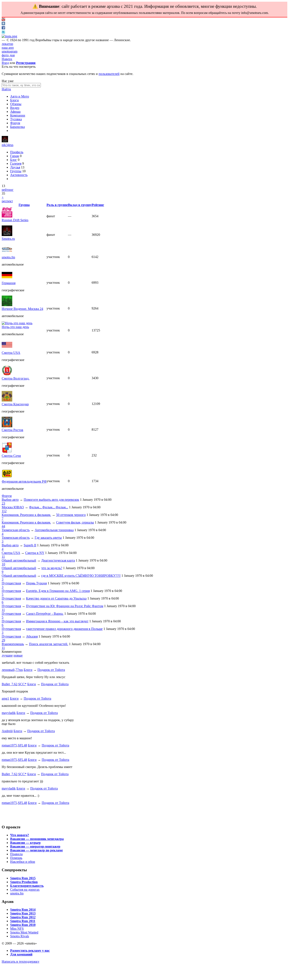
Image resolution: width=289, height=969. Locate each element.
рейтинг (8, 189)
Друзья (15, 167)
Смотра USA (11, 352)
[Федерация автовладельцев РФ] (7, 477)
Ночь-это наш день (15, 327)
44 (3, 526)
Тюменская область (16, 530)
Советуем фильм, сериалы (75, 522)
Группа (24, 205)
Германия (8, 283)
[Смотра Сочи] (7, 452)
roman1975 (9, 745)
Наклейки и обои (22, 861)
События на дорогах (25, 889)
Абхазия (32, 636)
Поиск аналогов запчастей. (48, 644)
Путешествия (11, 583)
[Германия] (7, 279)
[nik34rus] (5, 141)
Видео (14, 108)
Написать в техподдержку (20, 961)
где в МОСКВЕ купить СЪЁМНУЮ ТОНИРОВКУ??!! (81, 575)
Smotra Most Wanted (24, 932)
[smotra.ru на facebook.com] (3, 28)
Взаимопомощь (13, 644)
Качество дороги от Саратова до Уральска (56, 598)
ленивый (8, 670)
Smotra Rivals (19, 936)
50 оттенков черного (71, 515)
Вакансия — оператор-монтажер (35, 846)
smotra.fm (8, 257)
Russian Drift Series (15, 220)
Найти (6, 89)
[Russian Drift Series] (7, 216)
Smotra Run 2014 (23, 909)
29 (3, 640)
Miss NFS (17, 928)
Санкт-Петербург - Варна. (44, 613)
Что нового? (19, 835)
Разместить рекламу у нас (30, 950)
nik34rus (7, 145)
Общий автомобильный (19, 560)
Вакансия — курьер (25, 842)
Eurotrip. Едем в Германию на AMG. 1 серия (58, 591)
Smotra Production (24, 882)
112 (4, 511)
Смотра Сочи (11, 455)
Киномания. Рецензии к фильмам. (26, 515)
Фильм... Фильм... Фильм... (48, 507)
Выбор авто (10, 499)
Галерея (15, 163)
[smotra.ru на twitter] (3, 32)
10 (3, 564)
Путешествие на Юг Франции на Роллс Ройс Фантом (64, 606)
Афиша (15, 111)
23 (3, 503)
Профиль (16, 152)
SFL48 (22, 745)
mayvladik (9, 713)
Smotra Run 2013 (23, 913)
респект (7, 201)
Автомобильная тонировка (54, 530)
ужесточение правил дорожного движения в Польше (64, 629)
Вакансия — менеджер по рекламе (36, 850)
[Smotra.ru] (7, 235)
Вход (5, 63)
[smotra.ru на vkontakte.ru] (3, 24)
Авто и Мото (19, 96)
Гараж (14, 156)
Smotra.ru (8, 238)
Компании (17, 115)
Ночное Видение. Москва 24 (22, 309)
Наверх (7, 59)
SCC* (22, 684)
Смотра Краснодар (15, 404)
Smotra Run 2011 (22, 921)
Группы (15, 171)
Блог (13, 160)
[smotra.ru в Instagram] (9, 36)
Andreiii (7, 731)
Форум (15, 123)
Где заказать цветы (48, 537)
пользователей (109, 74)
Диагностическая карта (58, 560)
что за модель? (51, 568)
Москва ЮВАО (13, 507)
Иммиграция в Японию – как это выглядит (57, 621)
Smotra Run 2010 (23, 925)
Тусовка (16, 119)
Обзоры (15, 104)
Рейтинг (98, 205)
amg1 (5, 698)
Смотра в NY (34, 553)
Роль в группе (57, 205)
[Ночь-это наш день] (17, 323)
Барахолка (17, 127)
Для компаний (21, 954)
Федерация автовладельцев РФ (24, 481)
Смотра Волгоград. (15, 378)
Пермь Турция (36, 583)
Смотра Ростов (12, 430)
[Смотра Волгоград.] (7, 374)
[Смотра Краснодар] (7, 400)
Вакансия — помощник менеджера (37, 839)
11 (3, 556)
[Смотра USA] (7, 349)
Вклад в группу (80, 205)
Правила (16, 854)
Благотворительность (27, 886)
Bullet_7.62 (9, 684)
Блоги (14, 100)
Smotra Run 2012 (23, 917)
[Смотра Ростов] (7, 426)
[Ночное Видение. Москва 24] (7, 305)
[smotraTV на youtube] (3, 20)
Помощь (16, 858)
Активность (19, 175)
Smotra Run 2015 (23, 878)
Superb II (30, 545)
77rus (19, 670)
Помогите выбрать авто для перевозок (51, 499)
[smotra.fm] (7, 253)
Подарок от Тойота (51, 670)
